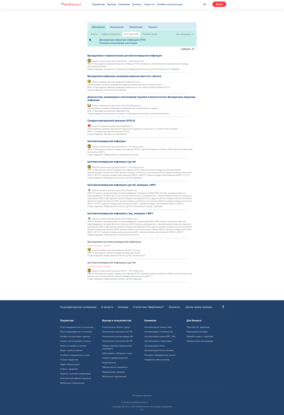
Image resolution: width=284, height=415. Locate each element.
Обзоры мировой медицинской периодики (117, 347)
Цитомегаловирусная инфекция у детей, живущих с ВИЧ (121, 184)
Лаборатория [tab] (136, 27)
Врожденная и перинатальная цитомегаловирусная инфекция (124, 55)
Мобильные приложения (72, 383)
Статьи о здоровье (69, 369)
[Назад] (90, 39)
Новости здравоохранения (115, 358)
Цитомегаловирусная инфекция (106, 141)
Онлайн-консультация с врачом (75, 336)
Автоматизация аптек (154, 346)
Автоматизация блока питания (158, 350)
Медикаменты (109, 362)
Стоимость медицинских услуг (75, 355)
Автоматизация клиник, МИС (158, 327)
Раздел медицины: (95, 69)
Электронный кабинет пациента (75, 378)
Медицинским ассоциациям (200, 341)
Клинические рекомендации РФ (117, 336)
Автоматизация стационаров (158, 341)
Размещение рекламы (197, 331)
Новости (149, 4)
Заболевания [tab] (98, 27)
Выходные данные (142, 395)
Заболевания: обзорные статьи (117, 353)
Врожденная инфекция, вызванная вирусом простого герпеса (124, 76)
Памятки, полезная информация (75, 373)
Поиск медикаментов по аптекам (76, 331)
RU (204, 4)
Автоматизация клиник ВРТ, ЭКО (160, 336)
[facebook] (223, 307)
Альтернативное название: (98, 84)
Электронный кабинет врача (116, 327)
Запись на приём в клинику (73, 346)
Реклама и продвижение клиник (160, 355)
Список (94, 34)
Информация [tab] (117, 27)
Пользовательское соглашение (78, 307)
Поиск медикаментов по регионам (76, 327)
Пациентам (98, 4)
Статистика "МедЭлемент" (148, 307)
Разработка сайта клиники (156, 359)
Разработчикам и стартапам (200, 336)
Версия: (95, 61)
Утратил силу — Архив (98, 246)
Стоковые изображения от (134, 402)
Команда (123, 307)
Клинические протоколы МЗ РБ (117, 341)
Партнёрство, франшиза (198, 327)
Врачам (111, 4)
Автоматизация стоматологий (158, 331)
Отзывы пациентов (69, 359)
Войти (219, 4)
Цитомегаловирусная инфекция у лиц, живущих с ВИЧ (120, 213)
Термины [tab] (153, 27)
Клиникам (124, 4)
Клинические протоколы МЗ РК (117, 331)
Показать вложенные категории (118, 43)
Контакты (174, 307)
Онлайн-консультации (170, 4)
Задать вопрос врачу (70, 364)
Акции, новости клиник (71, 350)
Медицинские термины (113, 372)
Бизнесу (137, 4)
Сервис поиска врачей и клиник (75, 341)
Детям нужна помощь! (199, 307)
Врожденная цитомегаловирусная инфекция (114, 241)
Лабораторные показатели (115, 367)
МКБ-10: (91, 64)
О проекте (107, 307)
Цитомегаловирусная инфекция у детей (111, 161)
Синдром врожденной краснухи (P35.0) (111, 120)
